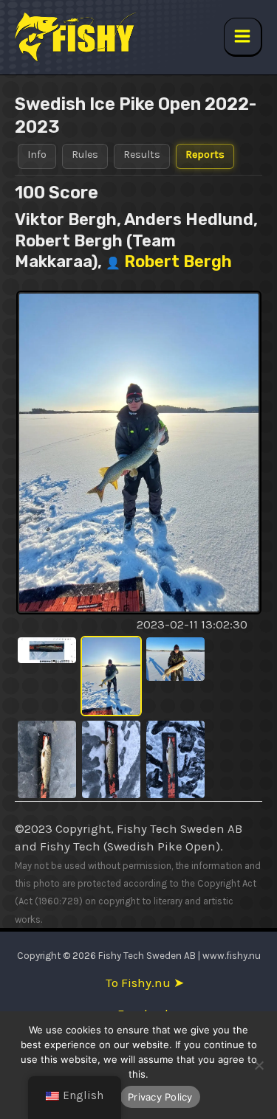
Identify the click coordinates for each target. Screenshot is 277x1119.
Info (37, 154)
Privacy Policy (160, 1097)
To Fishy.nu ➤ (145, 983)
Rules (85, 154)
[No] (258, 1065)
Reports (205, 154)
